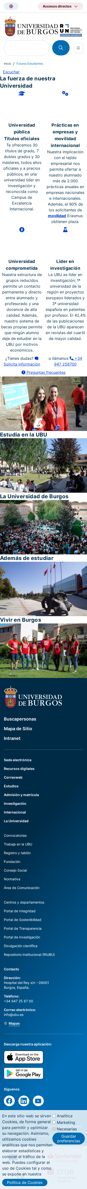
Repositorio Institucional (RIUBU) (29, 954)
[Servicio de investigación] (65, 242)
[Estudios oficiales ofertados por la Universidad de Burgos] (22, 106)
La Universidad (16, 821)
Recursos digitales (19, 769)
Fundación (12, 861)
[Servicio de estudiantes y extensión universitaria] (21, 242)
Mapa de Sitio (18, 728)
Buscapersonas (20, 718)
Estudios (11, 786)
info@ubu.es (13, 1015)
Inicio (7, 63)
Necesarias (67, 1129)
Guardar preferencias (68, 1138)
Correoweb (13, 777)
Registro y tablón (17, 853)
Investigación (15, 803)
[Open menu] (78, 48)
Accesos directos (57, 6)
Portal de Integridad (20, 911)
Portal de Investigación (22, 937)
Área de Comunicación (21, 888)
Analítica (64, 1115)
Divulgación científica (20, 946)
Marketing (66, 1122)
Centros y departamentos (24, 902)
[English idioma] (11, 6)
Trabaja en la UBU (18, 844)
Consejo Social (15, 870)
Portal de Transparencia (23, 928)
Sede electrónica (17, 760)
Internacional (15, 812)
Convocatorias (15, 835)
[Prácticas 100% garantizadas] (65, 106)
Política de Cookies (25, 1182)
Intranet (12, 738)
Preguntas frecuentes (45, 372)
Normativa (12, 879)
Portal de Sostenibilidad (22, 920)
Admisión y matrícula (21, 795)
